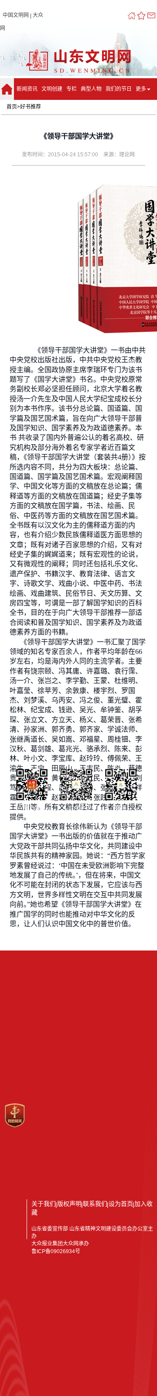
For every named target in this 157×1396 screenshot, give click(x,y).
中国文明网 (16, 15)
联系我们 (95, 1203)
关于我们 (43, 1203)
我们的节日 (119, 89)
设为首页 (121, 1203)
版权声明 (69, 1203)
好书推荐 (30, 107)
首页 (12, 107)
